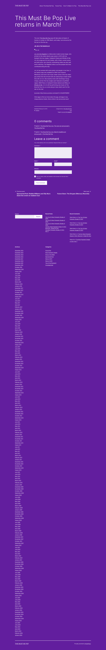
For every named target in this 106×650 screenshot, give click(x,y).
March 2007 (18, 555)
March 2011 (18, 455)
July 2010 (17, 472)
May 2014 (17, 376)
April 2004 (17, 629)
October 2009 (18, 491)
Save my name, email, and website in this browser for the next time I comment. (52, 177)
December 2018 (19, 265)
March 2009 (18, 505)
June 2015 (17, 348)
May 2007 (17, 551)
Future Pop (58, 6)
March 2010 (18, 480)
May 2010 (17, 476)
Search (17, 214)
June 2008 (17, 524)
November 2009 (19, 488)
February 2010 (18, 482)
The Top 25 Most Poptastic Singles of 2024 (55, 221)
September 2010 (19, 468)
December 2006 (19, 562)
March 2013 (18, 405)
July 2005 (17, 597)
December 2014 (19, 361)
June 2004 (18, 624)
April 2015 (17, 353)
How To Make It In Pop (69, 6)
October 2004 (18, 616)
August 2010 (18, 470)
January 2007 (18, 560)
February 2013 (18, 407)
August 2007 (18, 545)
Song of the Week (50, 254)
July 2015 (17, 346)
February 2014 (18, 382)
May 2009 (17, 501)
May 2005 (17, 601)
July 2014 (17, 371)
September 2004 (19, 618)
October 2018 (18, 267)
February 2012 (18, 432)
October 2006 (18, 566)
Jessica (37, 110)
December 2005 (19, 587)
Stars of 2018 (48, 261)
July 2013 (17, 397)
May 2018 (17, 277)
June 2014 (17, 374)
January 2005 (18, 610)
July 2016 (17, 321)
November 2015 (19, 338)
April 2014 (17, 378)
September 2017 (19, 294)
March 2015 (18, 355)
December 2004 (19, 612)
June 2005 (17, 599)
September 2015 (19, 342)
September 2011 (19, 443)
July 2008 (17, 522)
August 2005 (18, 595)
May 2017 (17, 302)
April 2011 (17, 453)
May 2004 (17, 626)
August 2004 (18, 620)
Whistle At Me (38, 85)
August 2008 (18, 520)
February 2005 (19, 608)
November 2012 (19, 413)
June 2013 (17, 399)
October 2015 (18, 340)
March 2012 (18, 430)
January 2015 (18, 359)
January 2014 (18, 384)
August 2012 (18, 420)
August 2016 (18, 319)
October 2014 (18, 365)
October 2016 (18, 315)
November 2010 (19, 463)
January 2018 (18, 286)
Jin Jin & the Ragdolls (40, 54)
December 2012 (19, 411)
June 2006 (17, 574)
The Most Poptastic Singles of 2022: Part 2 (54, 230)
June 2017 (17, 300)
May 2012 (17, 426)
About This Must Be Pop (47, 6)
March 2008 (18, 530)
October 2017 (18, 292)
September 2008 (19, 518)
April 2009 (17, 503)
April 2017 (17, 305)
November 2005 (19, 589)
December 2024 (19, 252)
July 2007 (17, 547)
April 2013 (17, 403)
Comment (37, 145)
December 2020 (19, 261)
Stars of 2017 (48, 259)
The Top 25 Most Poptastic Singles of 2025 (55, 218)
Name (36, 161)
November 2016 (19, 313)
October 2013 (18, 390)
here (39, 97)
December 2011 (19, 436)
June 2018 (17, 275)
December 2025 (19, 250)
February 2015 (18, 357)
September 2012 (19, 417)
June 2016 (17, 323)
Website (36, 168)
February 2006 (19, 583)
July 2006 (17, 572)
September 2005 (19, 593)
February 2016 (18, 332)
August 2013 (18, 394)
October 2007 (18, 541)
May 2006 (17, 576)
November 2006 (19, 564)
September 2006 (19, 568)
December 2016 (19, 311)
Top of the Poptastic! (50, 263)
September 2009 (19, 493)
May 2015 (17, 351)
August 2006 (18, 570)
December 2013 (19, 386)
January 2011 (18, 459)
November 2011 (19, 438)
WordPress (88, 643)
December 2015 (19, 336)
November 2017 (19, 290)
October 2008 (18, 516)
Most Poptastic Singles (51, 252)
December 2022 (19, 256)
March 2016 (18, 330)
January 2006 (18, 585)
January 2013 (18, 409)
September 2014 (19, 367)
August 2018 (18, 271)
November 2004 (19, 614)
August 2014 (18, 369)
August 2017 (18, 296)
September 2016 (19, 317)
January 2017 (18, 309)
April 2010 (17, 478)
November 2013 (19, 388)
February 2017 (18, 307)
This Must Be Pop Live (84, 6)
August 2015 (18, 344)
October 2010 (18, 465)
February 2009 (19, 507)
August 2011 (18, 445)
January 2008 (18, 534)
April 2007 (17, 553)
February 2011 (18, 457)
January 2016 (18, 334)
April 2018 (17, 279)
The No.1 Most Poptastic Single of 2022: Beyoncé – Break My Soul (55, 227)
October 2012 (18, 415)
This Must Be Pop (22, 5)
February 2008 (19, 532)
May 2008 (17, 526)
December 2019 (19, 263)
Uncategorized (49, 265)
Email (56, 161)
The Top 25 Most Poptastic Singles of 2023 (55, 224)
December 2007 (19, 537)
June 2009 (17, 499)
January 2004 (18, 635)
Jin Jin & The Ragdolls (66, 112)
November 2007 (19, 539)
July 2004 (17, 622)
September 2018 (19, 269)
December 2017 (19, 288)
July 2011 (17, 447)
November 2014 (19, 363)
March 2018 (18, 282)
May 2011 (17, 451)
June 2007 (17, 549)
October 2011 (18, 440)
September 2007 (19, 543)
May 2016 (17, 325)
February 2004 (19, 633)
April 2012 (17, 428)
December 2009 (19, 486)
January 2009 (18, 509)
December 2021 (19, 259)
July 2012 (17, 422)
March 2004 (18, 631)
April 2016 (17, 328)
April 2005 (17, 603)
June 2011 (17, 449)
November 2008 (19, 514)
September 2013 (19, 392)
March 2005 (18, 606)
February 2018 (18, 284)
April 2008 (17, 528)
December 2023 (19, 254)
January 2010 (18, 484)
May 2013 (17, 401)
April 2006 (17, 578)
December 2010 (19, 461)
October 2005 (18, 591)
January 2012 (18, 434)
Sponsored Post (49, 256)
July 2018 (17, 273)
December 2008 (19, 511)
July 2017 (17, 298)
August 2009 (18, 495)
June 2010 (17, 474)
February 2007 (19, 557)
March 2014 (18, 380)
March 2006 (18, 580)
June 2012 (17, 424)
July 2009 (17, 497)
